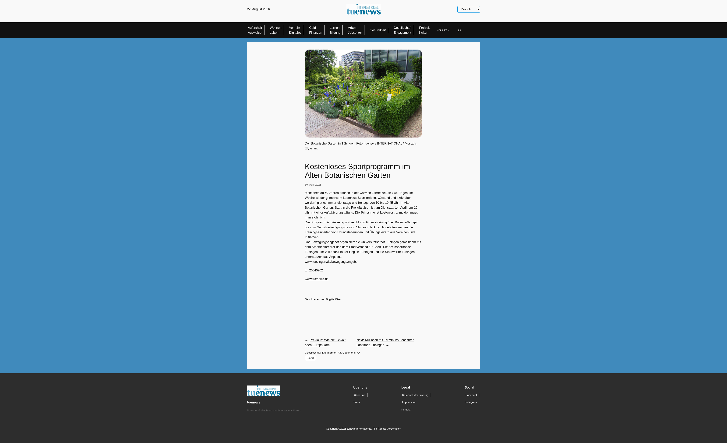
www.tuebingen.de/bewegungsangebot (331, 261)
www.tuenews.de (316, 279)
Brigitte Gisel (333, 299)
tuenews (253, 402)
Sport (310, 357)
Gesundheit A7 (351, 352)
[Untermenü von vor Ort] (448, 30)
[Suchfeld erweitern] (459, 30)
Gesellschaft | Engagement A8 (323, 352)
